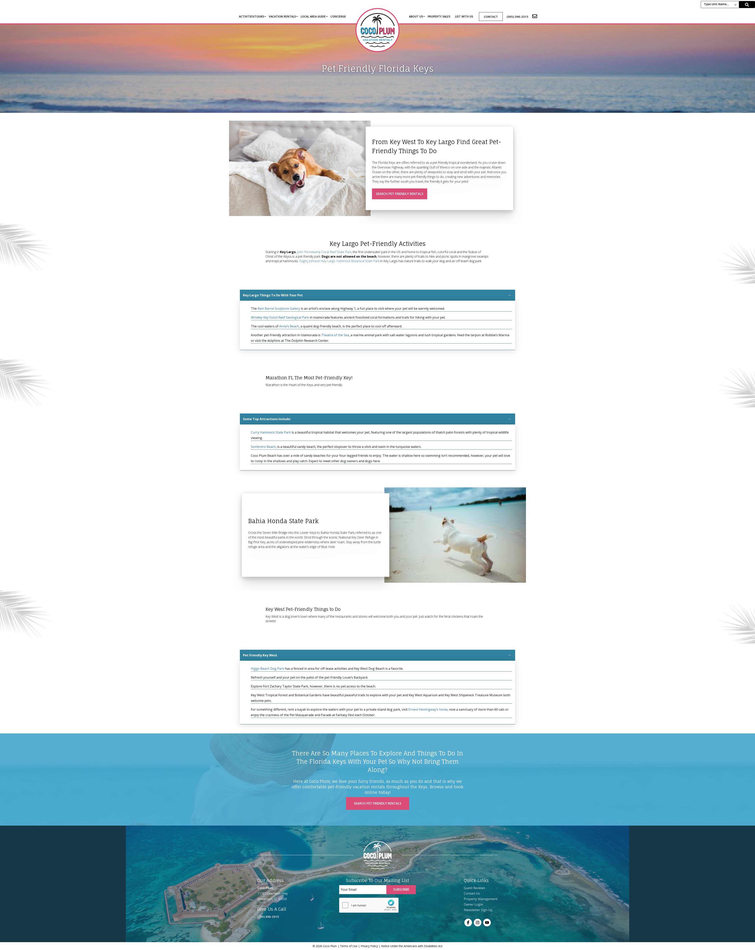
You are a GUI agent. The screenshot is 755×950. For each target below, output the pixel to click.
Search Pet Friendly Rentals (399, 194)
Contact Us (472, 893)
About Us (416, 16)
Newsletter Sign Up (478, 910)
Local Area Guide (313, 16)
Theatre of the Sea (335, 335)
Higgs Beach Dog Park (267, 668)
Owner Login (473, 904)
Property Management (481, 899)
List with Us (464, 16)
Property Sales (439, 16)
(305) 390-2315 (268, 917)
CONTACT (491, 16)
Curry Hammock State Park (271, 432)
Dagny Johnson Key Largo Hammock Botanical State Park (339, 261)
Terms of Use (348, 946)
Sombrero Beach (263, 447)
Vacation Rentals (282, 16)
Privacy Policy (369, 946)
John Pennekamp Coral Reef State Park (324, 252)
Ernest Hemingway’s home (427, 709)
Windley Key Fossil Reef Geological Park (280, 317)
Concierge (338, 16)
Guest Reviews (474, 888)
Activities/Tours (251, 16)
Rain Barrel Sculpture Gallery (279, 308)
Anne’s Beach (289, 326)
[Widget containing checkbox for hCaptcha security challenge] (369, 905)
